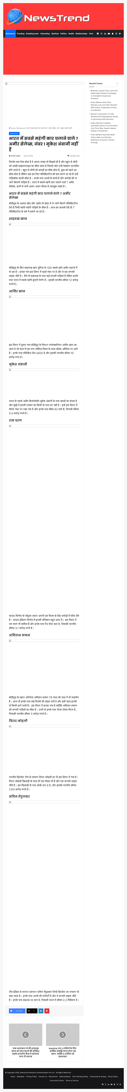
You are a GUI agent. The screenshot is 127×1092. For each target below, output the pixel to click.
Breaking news (32, 33)
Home (13, 128)
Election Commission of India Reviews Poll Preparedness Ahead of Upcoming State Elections (104, 116)
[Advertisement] (63, 56)
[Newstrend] (48, 16)
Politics (63, 33)
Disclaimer (21, 1076)
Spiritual (55, 33)
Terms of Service (72, 1080)
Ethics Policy (113, 1076)
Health (71, 33)
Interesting (45, 33)
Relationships (81, 33)
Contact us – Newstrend (48, 1076)
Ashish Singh (15, 156)
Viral (91, 33)
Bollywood (10, 33)
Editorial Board (64, 1076)
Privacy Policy (31, 1076)
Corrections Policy (57, 1080)
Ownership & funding (98, 1076)
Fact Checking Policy (80, 1076)
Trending (20, 33)
